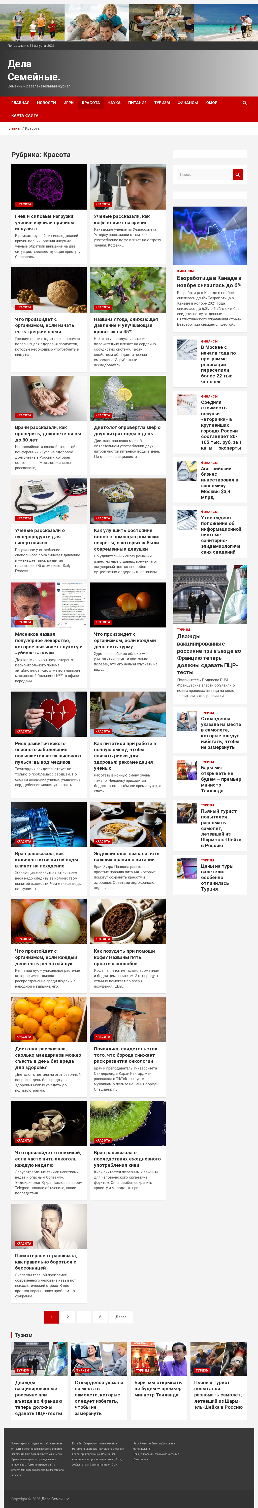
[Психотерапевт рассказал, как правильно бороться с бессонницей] (49, 1226)
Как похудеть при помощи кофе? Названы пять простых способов (124, 957)
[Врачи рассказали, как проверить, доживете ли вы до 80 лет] (49, 398)
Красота (91, 103)
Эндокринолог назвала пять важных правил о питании (126, 857)
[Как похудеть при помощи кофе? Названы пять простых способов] (128, 922)
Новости (46, 103)
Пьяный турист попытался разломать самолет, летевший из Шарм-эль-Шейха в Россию (221, 828)
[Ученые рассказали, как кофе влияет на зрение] (128, 187)
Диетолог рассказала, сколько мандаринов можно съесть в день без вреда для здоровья (48, 1058)
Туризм (162, 103)
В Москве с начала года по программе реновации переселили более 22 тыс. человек (218, 364)
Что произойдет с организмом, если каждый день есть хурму (125, 640)
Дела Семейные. (55, 1499)
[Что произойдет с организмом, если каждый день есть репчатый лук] (49, 922)
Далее (120, 1317)
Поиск (238, 174)
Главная (20, 103)
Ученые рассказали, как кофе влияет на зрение (122, 219)
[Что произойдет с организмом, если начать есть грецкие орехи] (49, 290)
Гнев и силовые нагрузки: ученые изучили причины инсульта (45, 222)
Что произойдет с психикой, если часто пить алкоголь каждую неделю (48, 1159)
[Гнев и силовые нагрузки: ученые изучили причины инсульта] (49, 187)
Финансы (187, 103)
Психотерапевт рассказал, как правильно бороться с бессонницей (46, 1262)
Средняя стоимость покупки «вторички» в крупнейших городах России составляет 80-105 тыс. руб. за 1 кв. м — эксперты (221, 425)
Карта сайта (25, 115)
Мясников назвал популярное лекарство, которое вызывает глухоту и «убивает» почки (49, 643)
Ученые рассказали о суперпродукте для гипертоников (40, 536)
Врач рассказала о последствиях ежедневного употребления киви (127, 1159)
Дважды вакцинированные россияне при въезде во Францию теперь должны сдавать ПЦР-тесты (38, 1398)
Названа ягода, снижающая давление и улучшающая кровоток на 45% (126, 325)
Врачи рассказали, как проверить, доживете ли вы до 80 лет (48, 433)
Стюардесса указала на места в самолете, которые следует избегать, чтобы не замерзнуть (221, 733)
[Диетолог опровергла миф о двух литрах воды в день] (128, 398)
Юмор (211, 103)
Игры (68, 103)
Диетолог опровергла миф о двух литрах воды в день (127, 430)
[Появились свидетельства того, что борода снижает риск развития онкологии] (128, 1019)
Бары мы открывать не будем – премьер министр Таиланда (221, 779)
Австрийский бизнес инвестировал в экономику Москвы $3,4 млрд (219, 483)
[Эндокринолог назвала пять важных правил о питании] (128, 824)
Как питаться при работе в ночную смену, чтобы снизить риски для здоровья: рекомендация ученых (125, 756)
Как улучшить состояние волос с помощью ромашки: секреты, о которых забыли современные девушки (126, 539)
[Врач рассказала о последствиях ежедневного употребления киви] (128, 1123)
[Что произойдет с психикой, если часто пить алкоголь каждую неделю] (49, 1123)
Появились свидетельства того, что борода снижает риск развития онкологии (125, 1055)
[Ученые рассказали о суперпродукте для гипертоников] (49, 501)
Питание (137, 103)
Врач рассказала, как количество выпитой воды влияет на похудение (46, 860)
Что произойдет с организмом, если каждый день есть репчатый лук (46, 957)
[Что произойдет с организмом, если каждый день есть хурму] (128, 605)
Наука (114, 103)
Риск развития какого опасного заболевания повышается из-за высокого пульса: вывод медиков (48, 753)
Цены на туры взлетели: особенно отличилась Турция (217, 877)
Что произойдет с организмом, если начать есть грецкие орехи (44, 325)
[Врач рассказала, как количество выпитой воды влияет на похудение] (49, 824)
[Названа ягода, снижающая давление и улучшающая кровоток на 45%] (128, 290)
